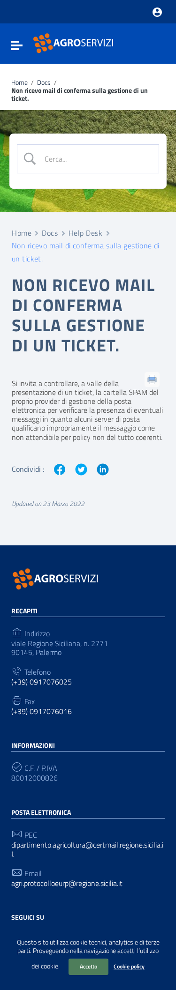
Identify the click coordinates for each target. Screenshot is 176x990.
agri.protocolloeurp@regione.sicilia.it (66, 883)
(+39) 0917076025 (41, 681)
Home (19, 83)
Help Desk (86, 232)
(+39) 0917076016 (41, 711)
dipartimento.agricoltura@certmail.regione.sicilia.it (87, 849)
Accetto (88, 966)
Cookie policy (129, 966)
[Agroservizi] (74, 42)
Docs (44, 83)
